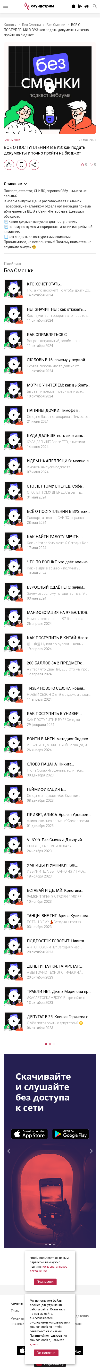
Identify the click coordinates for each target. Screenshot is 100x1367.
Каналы (10, 25)
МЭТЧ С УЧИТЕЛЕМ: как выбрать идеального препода (57, 387)
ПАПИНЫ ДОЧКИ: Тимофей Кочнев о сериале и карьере (53, 413)
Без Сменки (31, 25)
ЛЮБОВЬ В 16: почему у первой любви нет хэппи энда (56, 362)
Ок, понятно (46, 1353)
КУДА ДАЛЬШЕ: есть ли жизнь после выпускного (55, 438)
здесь (34, 1344)
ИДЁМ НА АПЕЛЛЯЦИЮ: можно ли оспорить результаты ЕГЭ (59, 463)
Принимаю (45, 1282)
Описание (13, 183)
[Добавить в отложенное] (22, 165)
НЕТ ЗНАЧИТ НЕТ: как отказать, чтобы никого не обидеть (55, 312)
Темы (15, 1311)
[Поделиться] (34, 165)
